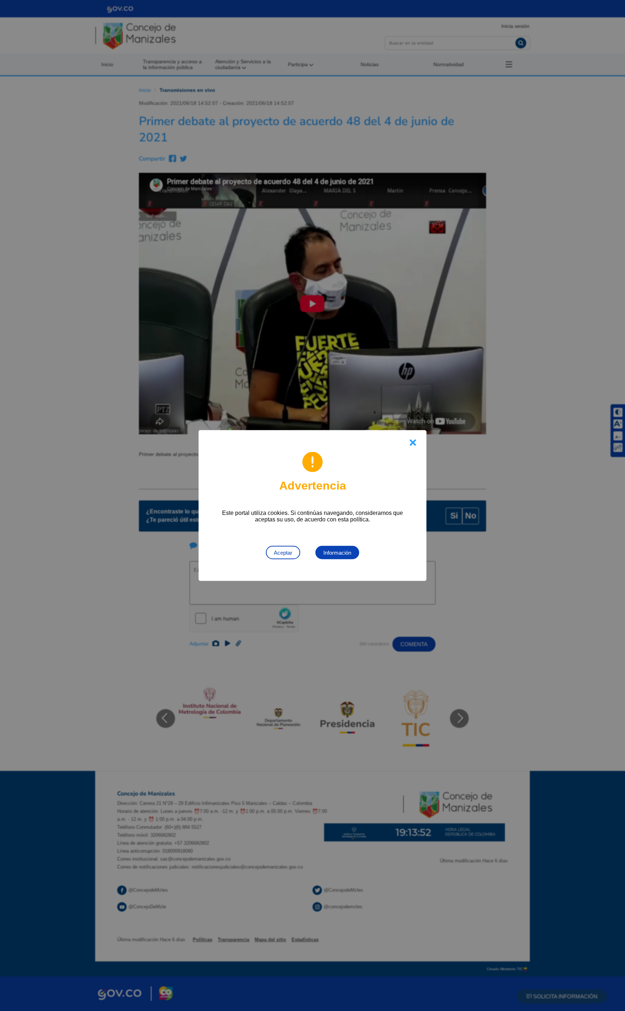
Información (337, 553)
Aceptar (283, 553)
